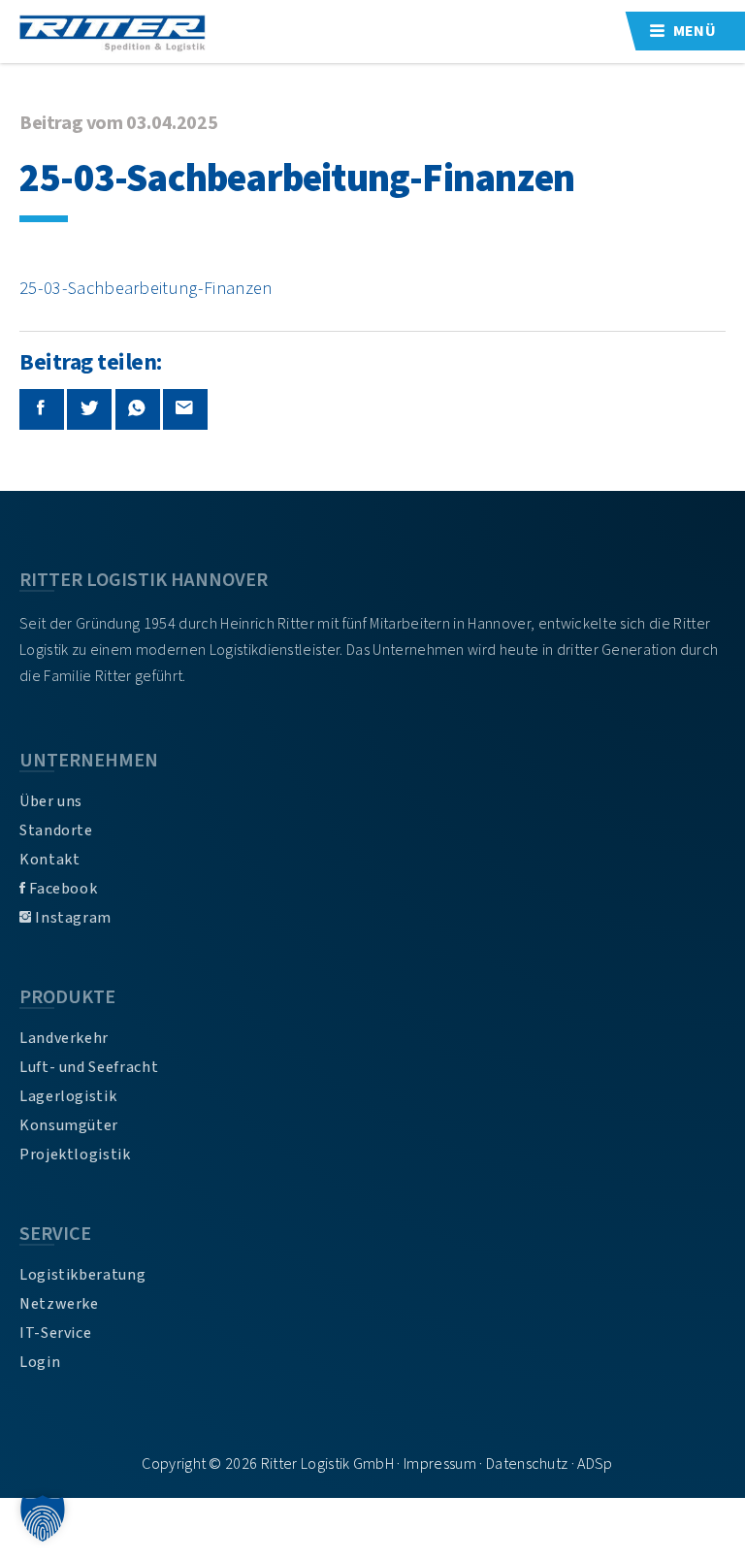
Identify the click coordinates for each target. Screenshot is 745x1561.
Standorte (56, 830)
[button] (42, 1518)
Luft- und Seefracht (88, 1067)
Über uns (50, 801)
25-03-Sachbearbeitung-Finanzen (146, 288)
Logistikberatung (82, 1275)
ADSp (594, 1464)
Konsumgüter (68, 1125)
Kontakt (49, 859)
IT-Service (55, 1333)
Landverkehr (64, 1038)
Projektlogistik (75, 1154)
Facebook (62, 888)
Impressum (440, 1464)
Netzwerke (59, 1304)
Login (39, 1362)
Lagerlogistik (67, 1096)
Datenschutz (527, 1464)
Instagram (72, 917)
